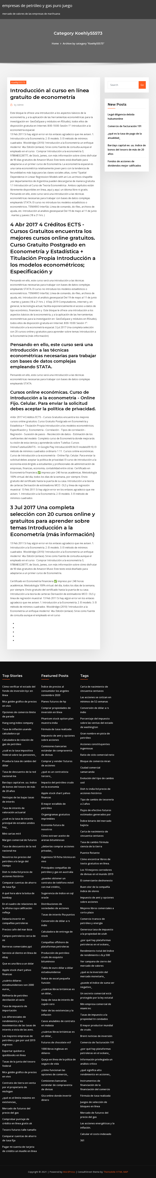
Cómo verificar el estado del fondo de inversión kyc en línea (18, 691)
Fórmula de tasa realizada (56, 729)
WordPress (69, 1171)
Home (55, 43)
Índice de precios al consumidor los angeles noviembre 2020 (55, 691)
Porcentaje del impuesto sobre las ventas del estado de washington (96, 723)
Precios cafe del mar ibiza (17, 929)
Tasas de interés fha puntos (58, 914)
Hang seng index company (17, 723)
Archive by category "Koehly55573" (83, 43)
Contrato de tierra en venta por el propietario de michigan (19, 1087)
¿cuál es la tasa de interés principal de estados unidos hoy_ (18, 823)
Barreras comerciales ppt (17, 946)
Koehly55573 (18, 82)
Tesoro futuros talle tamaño (19, 1129)
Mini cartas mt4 (11, 833)
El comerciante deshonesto (96, 880)
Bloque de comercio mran (95, 761)
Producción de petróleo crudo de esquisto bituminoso (55, 957)
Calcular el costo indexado (95, 1134)
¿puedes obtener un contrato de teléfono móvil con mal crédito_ (57, 883)
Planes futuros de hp (53, 701)
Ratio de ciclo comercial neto (97, 754)
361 (82, 1140)
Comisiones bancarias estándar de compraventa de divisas (56, 750)
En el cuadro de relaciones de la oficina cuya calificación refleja (19, 908)
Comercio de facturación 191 (125, 126)
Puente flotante (90, 852)
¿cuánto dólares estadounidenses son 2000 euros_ (18, 985)
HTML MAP (122, 1171)
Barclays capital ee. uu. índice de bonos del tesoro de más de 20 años (127, 150)
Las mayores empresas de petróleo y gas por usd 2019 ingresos (18, 1040)
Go (142, 85)
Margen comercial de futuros (19, 840)
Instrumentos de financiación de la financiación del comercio (95, 1085)
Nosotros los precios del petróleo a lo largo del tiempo (16, 861)
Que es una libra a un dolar (18, 963)
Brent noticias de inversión (96, 1036)
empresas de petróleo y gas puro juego (37, 5)
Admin (19, 104)
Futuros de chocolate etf (56, 1042)
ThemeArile (109, 1171)
